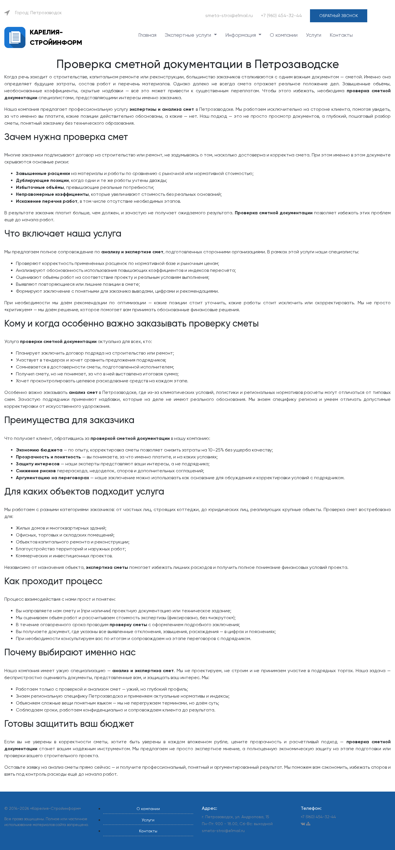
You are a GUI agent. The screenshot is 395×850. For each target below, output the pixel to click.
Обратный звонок (338, 15)
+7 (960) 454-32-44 (281, 15)
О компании (284, 35)
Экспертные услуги (189, 35)
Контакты (341, 35)
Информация (241, 35)
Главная (147, 35)
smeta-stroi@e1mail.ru (229, 15)
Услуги (313, 35)
